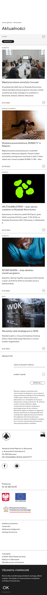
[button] (23, 36)
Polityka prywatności (10, 523)
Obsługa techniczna (9, 532)
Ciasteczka (6, 526)
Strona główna (7, 22)
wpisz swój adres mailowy (24, 365)
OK (6, 587)
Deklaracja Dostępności (11, 529)
